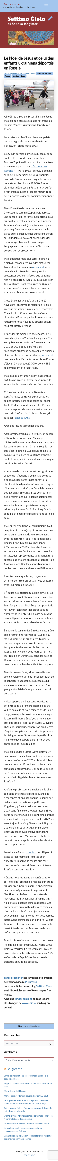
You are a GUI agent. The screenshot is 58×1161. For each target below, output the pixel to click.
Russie (7, 76)
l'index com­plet (23, 998)
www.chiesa (29, 1003)
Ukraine (16, 76)
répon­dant (38, 267)
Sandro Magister (13, 977)
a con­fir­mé (47, 355)
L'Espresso (31, 981)
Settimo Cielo (44, 986)
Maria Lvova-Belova (44, 74)
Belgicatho (14, 1069)
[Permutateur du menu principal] (46, 6)
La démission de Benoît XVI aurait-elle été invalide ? (27, 1123)
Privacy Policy (29, 1155)
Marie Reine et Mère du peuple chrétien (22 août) (26, 1096)
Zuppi (23, 76)
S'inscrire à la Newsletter (29, 1026)
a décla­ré (31, 852)
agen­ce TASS (22, 417)
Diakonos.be (11, 4)
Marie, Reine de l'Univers (15, 1091)
